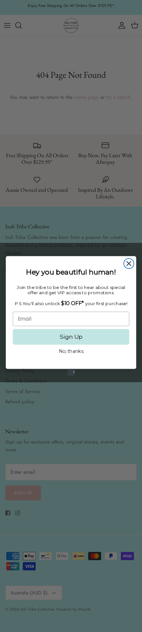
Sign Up (71, 336)
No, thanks (71, 351)
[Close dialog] (129, 263)
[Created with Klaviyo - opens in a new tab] (70, 372)
